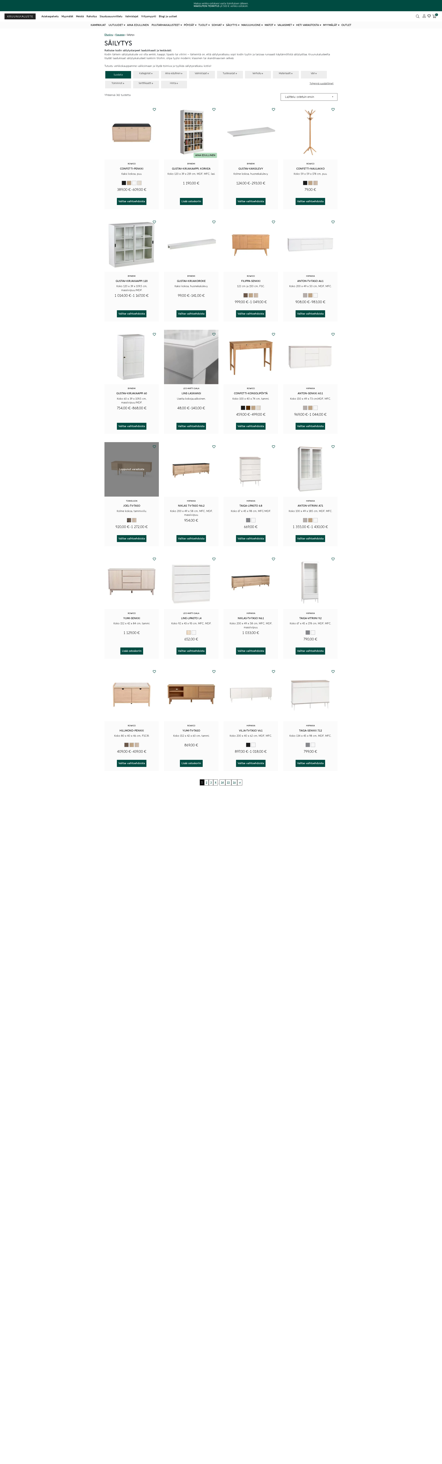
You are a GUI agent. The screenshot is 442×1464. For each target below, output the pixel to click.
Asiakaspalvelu (50, 16)
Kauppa (119, 34)
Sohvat (217, 25)
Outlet (346, 25)
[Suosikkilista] (429, 16)
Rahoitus (92, 16)
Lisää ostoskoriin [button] (191, 201)
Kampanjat (98, 25)
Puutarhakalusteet (166, 25)
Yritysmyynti (148, 16)
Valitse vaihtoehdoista (131, 201)
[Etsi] (417, 16)
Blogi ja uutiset (168, 16)
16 (234, 782)
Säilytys (231, 25)
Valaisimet (284, 25)
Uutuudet (116, 25)
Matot (269, 25)
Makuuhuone (251, 25)
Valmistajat (131, 16)
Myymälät (67, 16)
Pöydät (189, 25)
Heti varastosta (307, 25)
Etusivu (108, 34)
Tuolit (203, 25)
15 (228, 782)
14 (222, 782)
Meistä (80, 16)
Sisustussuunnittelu (111, 16)
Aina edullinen (138, 25)
